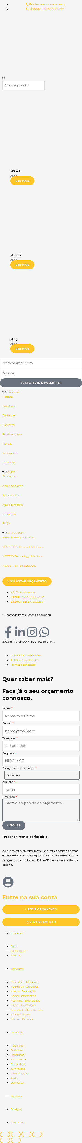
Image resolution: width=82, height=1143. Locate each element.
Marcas (7, 443)
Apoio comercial (12, 504)
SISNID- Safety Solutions (18, 537)
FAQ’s (6, 523)
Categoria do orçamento (18, 768)
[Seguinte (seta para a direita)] (16, 1140)
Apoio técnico (11, 495)
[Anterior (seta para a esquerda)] (5, 1140)
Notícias (7, 396)
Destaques (9, 415)
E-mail (7, 723)
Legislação (9, 514)
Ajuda (11, 471)
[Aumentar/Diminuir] (5, 1134)
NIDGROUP (15, 533)
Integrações (9, 453)
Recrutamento (12, 434)
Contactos (9, 476)
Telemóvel (9, 738)
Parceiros (8, 424)
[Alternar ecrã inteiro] (16, 1134)
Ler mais (22, 180)
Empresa (13, 392)
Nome (6, 708)
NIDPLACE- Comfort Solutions (22, 547)
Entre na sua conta (29, 897)
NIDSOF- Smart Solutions (19, 565)
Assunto (8, 781)
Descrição (8, 796)
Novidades (8, 406)
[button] (41, 78)
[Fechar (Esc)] (37, 1134)
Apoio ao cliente (12, 486)
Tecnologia (9, 462)
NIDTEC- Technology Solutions (22, 556)
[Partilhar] (26, 1134)
